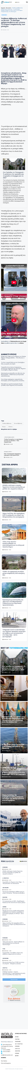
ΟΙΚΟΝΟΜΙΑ (5, 958)
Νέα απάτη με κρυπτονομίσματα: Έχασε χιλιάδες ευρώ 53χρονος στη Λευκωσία (12, 384)
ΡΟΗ (7, 861)
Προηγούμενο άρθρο (9, 437)
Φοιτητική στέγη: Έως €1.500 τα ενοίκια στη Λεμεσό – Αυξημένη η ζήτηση (13, 962)
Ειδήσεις (10, 426)
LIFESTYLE (5, 968)
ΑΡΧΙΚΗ (17, 1036)
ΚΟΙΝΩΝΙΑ (5, 867)
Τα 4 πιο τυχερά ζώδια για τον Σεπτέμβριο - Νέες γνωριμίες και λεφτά (13, 363)
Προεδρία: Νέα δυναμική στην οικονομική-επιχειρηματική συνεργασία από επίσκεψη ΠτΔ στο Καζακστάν (13, 719)
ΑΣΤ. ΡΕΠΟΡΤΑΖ (19, 1044)
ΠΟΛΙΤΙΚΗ (5, 897)
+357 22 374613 (6, 1051)
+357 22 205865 (6, 1049)
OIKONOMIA (17, 1041)
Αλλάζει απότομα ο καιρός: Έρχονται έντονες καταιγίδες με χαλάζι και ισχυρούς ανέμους (14, 487)
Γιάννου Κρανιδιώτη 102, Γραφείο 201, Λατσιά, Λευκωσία (7, 1046)
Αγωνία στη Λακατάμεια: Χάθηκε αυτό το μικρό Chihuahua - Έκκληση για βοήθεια (13, 892)
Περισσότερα (14, 979)
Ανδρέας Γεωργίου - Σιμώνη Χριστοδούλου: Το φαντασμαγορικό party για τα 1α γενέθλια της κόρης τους (14, 973)
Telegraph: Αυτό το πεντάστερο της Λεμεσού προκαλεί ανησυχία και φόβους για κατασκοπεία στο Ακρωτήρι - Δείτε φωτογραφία (14, 633)
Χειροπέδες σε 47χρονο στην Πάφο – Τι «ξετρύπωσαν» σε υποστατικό (13, 882)
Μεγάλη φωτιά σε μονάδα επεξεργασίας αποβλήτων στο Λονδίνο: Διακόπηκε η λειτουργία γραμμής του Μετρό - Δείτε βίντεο (13, 913)
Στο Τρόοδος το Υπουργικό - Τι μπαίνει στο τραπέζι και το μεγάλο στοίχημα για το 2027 (13, 175)
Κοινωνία (8, 7)
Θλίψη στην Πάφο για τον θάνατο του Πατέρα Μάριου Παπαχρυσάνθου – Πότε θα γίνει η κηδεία (13, 358)
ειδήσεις (21, 343)
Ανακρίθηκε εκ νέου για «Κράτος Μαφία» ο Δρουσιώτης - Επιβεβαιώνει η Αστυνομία (13, 823)
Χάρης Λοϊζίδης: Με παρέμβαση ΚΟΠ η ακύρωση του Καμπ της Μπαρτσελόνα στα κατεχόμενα (13, 515)
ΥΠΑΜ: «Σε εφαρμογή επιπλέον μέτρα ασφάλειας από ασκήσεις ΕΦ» (14, 573)
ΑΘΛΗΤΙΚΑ (17, 1051)
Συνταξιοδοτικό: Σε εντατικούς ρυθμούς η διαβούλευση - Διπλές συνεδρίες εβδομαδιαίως (11, 693)
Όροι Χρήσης (4, 1060)
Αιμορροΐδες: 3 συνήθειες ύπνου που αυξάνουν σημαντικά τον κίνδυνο (13, 953)
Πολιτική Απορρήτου (6, 1063)
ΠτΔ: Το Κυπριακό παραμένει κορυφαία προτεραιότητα (12, 454)
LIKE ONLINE (5, 887)
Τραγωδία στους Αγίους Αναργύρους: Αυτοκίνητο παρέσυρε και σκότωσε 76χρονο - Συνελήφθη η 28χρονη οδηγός (13, 368)
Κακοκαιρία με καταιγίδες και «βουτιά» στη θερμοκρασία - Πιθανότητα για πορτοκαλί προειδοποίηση (13, 374)
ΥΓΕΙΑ (4, 948)
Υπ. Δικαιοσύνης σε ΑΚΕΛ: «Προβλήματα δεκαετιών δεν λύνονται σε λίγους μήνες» (14, 901)
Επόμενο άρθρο (7, 451)
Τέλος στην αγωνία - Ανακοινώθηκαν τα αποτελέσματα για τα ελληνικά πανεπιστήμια (13, 544)
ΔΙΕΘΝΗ (4, 906)
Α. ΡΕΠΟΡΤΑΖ (6, 878)
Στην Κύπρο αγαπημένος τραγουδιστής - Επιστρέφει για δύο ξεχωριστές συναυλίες (12, 379)
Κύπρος (4, 426)
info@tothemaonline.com (7, 1055)
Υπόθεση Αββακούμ (6, 423)
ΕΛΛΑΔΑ (17, 1053)
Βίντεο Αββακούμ (18, 423)
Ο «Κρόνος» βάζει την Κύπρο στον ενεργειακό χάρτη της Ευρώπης (13, 746)
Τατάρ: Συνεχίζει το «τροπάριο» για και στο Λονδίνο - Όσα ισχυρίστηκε (13, 440)
